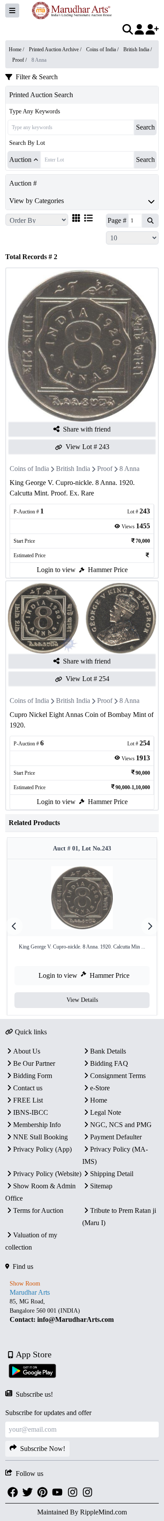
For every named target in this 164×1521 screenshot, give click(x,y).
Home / (17, 49)
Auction (20, 159)
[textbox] (82, 1311)
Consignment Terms (118, 1075)
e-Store (100, 1088)
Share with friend (87, 429)
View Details (82, 1000)
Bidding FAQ (109, 1063)
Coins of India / (103, 49)
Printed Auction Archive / (56, 49)
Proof (104, 468)
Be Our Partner (34, 1063)
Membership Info (37, 1124)
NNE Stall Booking (40, 1137)
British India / (137, 49)
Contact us (27, 1088)
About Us (26, 1051)
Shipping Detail (111, 1173)
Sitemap (101, 1186)
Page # (117, 220)
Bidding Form (32, 1075)
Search (145, 127)
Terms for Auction (38, 1210)
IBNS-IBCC (30, 1112)
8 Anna (129, 468)
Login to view (56, 569)
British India (73, 468)
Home (98, 1100)
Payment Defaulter (116, 1137)
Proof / (20, 60)
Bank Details (108, 1051)
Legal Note (105, 1112)
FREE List (28, 1100)
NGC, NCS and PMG (121, 1124)
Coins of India (29, 468)
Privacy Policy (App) (42, 1149)
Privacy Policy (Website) (47, 1173)
